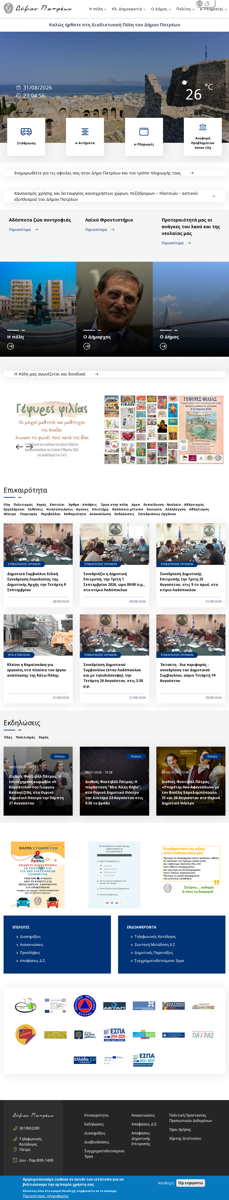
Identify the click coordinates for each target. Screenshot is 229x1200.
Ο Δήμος (159, 8)
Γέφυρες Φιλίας (114, 404)
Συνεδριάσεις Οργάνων (157, 514)
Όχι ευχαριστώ (190, 1183)
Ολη (7, 504)
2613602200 (29, 1128)
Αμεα (135, 504)
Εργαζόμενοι (14, 509)
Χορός (41, 504)
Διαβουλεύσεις (96, 1142)
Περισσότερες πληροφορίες (46, 1196)
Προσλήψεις (30, 952)
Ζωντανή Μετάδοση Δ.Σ (154, 944)
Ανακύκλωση (100, 514)
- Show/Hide (200, 4)
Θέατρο (10, 514)
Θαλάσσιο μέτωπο (127, 509)
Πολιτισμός (23, 504)
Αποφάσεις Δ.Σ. (33, 960)
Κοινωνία (154, 509)
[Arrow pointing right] (115, 444)
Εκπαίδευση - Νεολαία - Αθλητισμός (174, 504)
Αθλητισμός (199, 509)
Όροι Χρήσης (180, 1129)
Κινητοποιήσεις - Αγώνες (68, 509)
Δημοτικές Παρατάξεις (153, 952)
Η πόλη (96, 8)
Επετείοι (57, 504)
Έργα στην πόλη (114, 504)
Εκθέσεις (35, 509)
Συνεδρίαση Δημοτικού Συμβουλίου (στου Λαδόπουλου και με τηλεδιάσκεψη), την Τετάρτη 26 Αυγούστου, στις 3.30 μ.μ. (113, 675)
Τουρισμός (28, 514)
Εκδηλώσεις (124, 514)
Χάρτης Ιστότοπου (185, 1138)
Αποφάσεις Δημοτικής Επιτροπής (140, 1138)
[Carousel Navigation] (24, 112)
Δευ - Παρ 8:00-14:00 (36, 1160)
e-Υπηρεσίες (211, 8)
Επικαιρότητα (96, 1115)
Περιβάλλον (50, 514)
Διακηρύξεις (30, 936)
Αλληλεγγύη (175, 509)
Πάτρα (24, 1149)
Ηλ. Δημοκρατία (127, 8)
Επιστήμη (100, 509)
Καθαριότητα (75, 514)
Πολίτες (183, 8)
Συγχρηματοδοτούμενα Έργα (159, 960)
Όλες (8, 737)
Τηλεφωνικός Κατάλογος (155, 936)
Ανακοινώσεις (31, 944)
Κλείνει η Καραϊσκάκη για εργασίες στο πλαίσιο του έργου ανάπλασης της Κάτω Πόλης (36, 670)
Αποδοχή (166, 1183)
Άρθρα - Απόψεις (82, 504)
